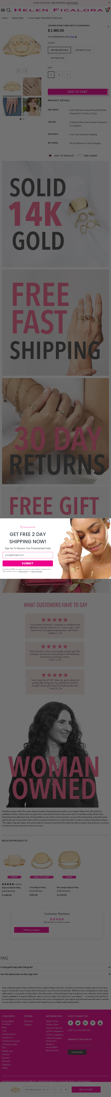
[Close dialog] (108, 520)
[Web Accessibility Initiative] (1, 1094)
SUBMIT (28, 563)
